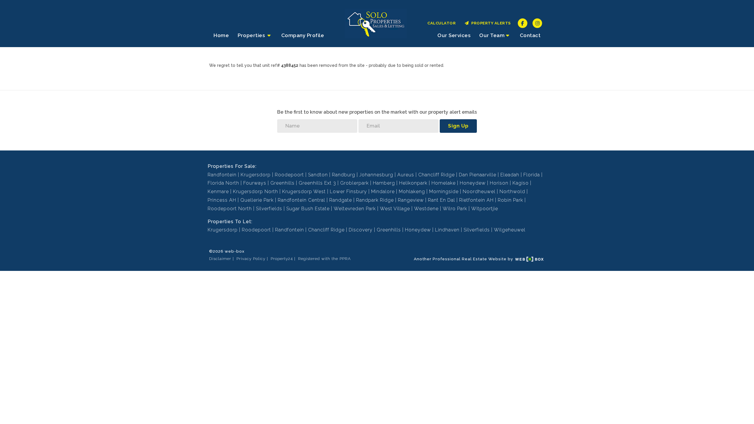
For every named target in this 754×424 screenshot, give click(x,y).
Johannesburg (376, 175)
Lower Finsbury (348, 191)
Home (221, 35)
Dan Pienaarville (477, 175)
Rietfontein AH (476, 200)
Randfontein (222, 175)
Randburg (343, 175)
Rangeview (411, 200)
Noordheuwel (479, 191)
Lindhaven (447, 230)
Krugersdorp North (255, 191)
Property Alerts (490, 23)
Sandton (318, 175)
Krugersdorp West (304, 191)
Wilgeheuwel (509, 230)
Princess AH (222, 200)
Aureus (405, 175)
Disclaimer (220, 258)
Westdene (426, 208)
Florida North (223, 183)
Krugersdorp (256, 175)
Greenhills (282, 183)
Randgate (340, 200)
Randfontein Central (301, 200)
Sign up (458, 126)
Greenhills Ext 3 (317, 183)
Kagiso (520, 183)
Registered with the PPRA (324, 258)
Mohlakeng (412, 191)
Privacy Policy (251, 258)
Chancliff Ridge (436, 175)
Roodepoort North (230, 208)
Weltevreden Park (355, 208)
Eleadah (509, 175)
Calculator (441, 23)
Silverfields (269, 208)
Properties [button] (252, 35)
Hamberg (384, 183)
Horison (499, 183)
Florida (531, 175)
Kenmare (218, 191)
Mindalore (383, 191)
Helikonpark (413, 183)
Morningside (444, 191)
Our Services (453, 35)
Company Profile (302, 35)
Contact (530, 35)
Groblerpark (354, 183)
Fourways (254, 183)
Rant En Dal (441, 200)
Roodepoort (289, 175)
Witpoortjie (484, 208)
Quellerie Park (257, 200)
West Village (395, 208)
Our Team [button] (492, 35)
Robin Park (510, 200)
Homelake (443, 183)
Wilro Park (455, 208)
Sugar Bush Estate (308, 208)
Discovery (361, 230)
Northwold (512, 191)
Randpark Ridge (375, 200)
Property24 (282, 258)
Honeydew (473, 183)
